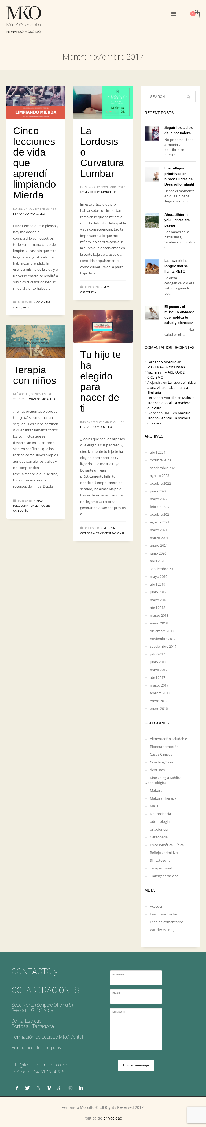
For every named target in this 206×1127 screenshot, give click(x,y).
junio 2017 (158, 661)
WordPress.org (162, 929)
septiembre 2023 (163, 467)
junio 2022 (158, 491)
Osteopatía (88, 292)
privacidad (112, 1118)
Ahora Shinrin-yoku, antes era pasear (177, 220)
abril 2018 (157, 607)
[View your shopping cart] (196, 14)
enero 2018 (159, 623)
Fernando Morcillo (29, 214)
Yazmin (153, 372)
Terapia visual (161, 868)
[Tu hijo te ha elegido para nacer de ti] (103, 326)
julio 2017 (157, 654)
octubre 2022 (160, 483)
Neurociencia (160, 813)
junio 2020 (158, 553)
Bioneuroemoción (164, 746)
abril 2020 (157, 561)
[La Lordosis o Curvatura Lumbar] (103, 102)
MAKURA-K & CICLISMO (166, 367)
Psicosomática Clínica (29, 505)
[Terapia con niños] (36, 341)
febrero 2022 (160, 506)
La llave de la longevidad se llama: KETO (176, 266)
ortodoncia (159, 829)
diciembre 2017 (162, 630)
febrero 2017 (160, 693)
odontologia (160, 821)
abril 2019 (157, 584)
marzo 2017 (159, 685)
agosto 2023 (159, 475)
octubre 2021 (160, 514)
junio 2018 (158, 592)
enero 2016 (159, 708)
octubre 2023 (160, 460)
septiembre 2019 (163, 568)
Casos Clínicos (161, 754)
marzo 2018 (159, 615)
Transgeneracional (110, 533)
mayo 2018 (158, 599)
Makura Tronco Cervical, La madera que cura (170, 402)
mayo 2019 (158, 576)
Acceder (156, 906)
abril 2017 (157, 677)
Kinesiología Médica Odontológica (163, 780)
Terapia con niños (34, 375)
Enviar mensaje (136, 1065)
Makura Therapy (163, 798)
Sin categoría (160, 860)
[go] (189, 97)
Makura (156, 790)
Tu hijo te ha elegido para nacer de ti (100, 381)
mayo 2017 (158, 669)
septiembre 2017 (163, 646)
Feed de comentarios (166, 921)
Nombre (118, 974)
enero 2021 (159, 545)
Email (116, 993)
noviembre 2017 (163, 638)
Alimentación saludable (168, 738)
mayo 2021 (158, 529)
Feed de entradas (164, 914)
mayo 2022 (158, 498)
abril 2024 (157, 452)
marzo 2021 (159, 537)
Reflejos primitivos (164, 852)
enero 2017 (159, 700)
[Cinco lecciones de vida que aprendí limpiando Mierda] (36, 102)
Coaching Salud (162, 762)
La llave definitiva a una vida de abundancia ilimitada (171, 387)
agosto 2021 (159, 522)
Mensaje (118, 1012)
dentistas (157, 769)
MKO (26, 307)
